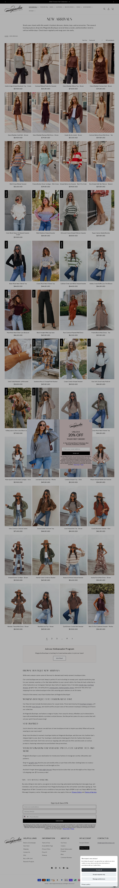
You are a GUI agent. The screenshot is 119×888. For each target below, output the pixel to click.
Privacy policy (86, 884)
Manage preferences (99, 879)
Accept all (99, 870)
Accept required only (99, 874)
